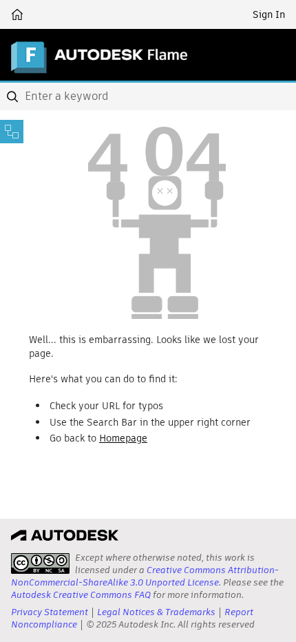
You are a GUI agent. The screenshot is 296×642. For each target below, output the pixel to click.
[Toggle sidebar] (11, 131)
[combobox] (148, 96)
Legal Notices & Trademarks (156, 612)
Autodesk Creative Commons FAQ (81, 594)
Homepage (123, 438)
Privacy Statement (49, 612)
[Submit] (14, 96)
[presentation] (40, 563)
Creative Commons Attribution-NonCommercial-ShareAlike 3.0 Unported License (145, 576)
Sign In (269, 14)
